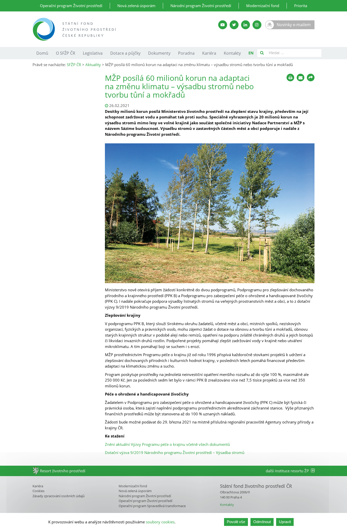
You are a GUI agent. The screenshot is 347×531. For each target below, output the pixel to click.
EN (251, 52)
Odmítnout (262, 522)
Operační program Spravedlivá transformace (152, 506)
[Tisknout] (290, 77)
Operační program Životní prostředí (71, 5)
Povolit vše (236, 522)
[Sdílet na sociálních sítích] (310, 77)
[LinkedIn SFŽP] (245, 24)
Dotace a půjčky (125, 53)
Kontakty (232, 53)
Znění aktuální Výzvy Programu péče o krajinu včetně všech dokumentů (167, 444)
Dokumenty (159, 53)
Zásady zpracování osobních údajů (59, 496)
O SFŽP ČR (65, 53)
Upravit (285, 522)
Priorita (300, 5)
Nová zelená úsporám (136, 5)
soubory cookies (160, 521)
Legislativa (93, 53)
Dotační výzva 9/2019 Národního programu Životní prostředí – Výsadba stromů (174, 452)
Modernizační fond (262, 5)
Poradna (186, 53)
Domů (42, 53)
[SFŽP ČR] (113, 29)
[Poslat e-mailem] (300, 77)
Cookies (38, 491)
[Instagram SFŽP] (257, 24)
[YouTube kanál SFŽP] (222, 24)
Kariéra (209, 53)
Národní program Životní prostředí (200, 5)
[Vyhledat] (261, 53)
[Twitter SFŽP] (234, 24)
